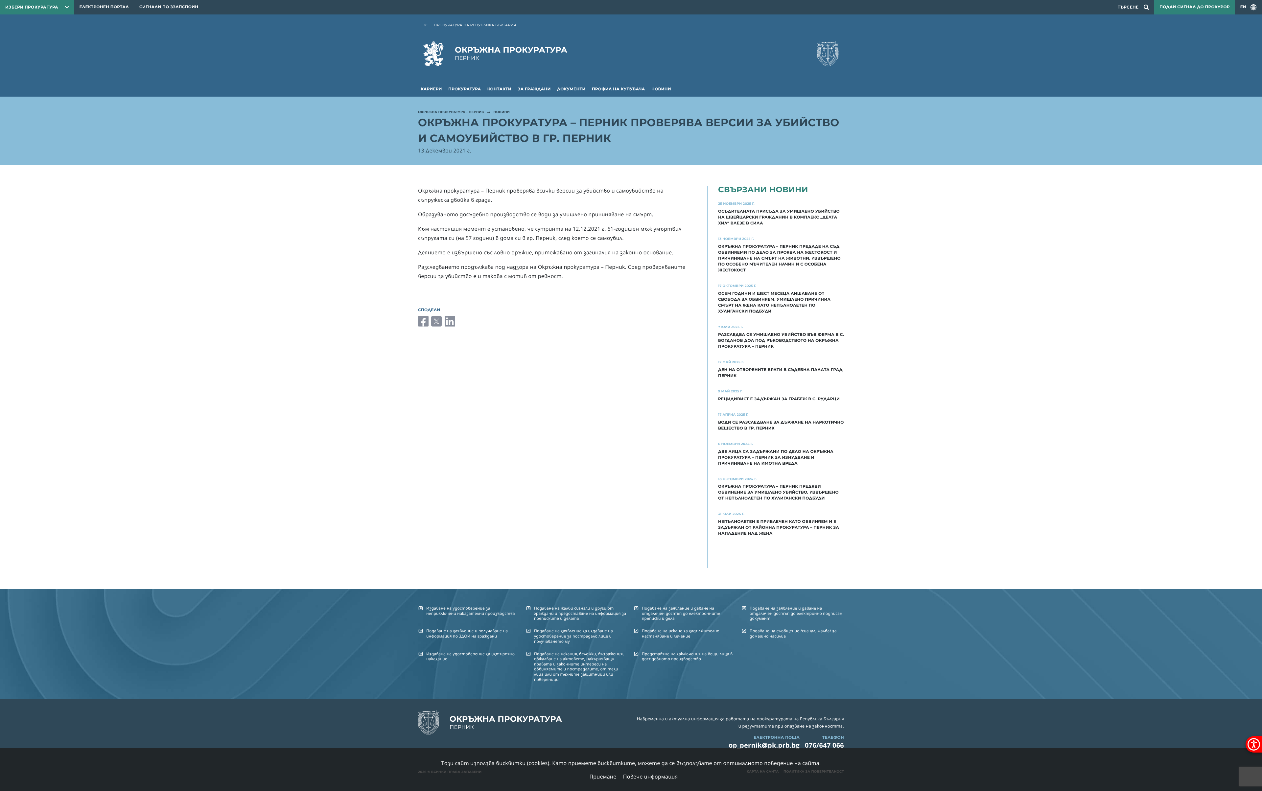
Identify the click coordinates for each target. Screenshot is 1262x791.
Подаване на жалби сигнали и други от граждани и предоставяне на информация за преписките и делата (580, 613)
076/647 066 (824, 745)
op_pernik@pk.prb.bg (764, 745)
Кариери (431, 89)
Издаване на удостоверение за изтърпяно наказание (470, 656)
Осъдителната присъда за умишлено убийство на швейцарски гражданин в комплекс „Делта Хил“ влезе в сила (779, 217)
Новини (661, 89)
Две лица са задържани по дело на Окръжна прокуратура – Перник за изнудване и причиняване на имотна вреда (775, 457)
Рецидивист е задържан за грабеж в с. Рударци (779, 399)
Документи (571, 89)
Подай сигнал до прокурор (1194, 7)
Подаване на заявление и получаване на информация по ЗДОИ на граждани (467, 633)
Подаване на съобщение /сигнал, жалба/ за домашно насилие (793, 633)
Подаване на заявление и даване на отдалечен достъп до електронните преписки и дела (681, 613)
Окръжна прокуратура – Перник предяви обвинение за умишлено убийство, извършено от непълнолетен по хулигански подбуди (778, 492)
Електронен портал (104, 7)
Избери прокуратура (31, 7)
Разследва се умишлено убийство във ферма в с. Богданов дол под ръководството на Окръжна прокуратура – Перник (781, 340)
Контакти (499, 89)
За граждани (534, 89)
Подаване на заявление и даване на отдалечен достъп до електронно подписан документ (796, 613)
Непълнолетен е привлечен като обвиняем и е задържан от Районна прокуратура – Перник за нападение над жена (778, 527)
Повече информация (650, 776)
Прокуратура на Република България (475, 25)
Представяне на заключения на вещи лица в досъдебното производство (687, 656)
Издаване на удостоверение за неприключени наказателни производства (470, 610)
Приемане (602, 776)
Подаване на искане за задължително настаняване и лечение (680, 633)
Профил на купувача (618, 89)
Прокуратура (464, 89)
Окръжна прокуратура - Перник (451, 112)
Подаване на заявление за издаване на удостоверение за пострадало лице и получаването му (573, 636)
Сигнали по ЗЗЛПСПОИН (168, 7)
